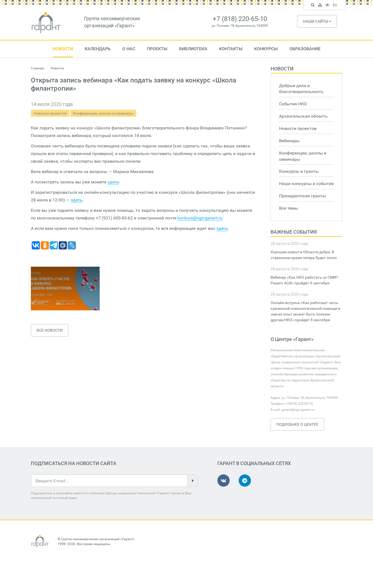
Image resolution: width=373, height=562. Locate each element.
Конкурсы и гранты (299, 171)
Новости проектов (50, 113)
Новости (63, 48)
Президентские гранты (302, 195)
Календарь (98, 48)
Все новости (50, 330)
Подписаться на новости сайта (73, 463)
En (336, 5)
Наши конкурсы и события (306, 183)
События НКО (293, 103)
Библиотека (193, 48)
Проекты (157, 48)
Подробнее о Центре (297, 424)
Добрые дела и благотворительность (301, 88)
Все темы (288, 208)
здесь (113, 182)
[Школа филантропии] (65, 288)
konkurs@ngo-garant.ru (200, 218)
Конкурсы (266, 48)
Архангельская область (303, 116)
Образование (305, 48)
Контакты (230, 48)
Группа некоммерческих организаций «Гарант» (98, 539)
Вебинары (289, 140)
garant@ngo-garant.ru (298, 410)
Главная (37, 68)
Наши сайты (316, 21)
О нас (128, 48)
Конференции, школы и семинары (103, 113)
